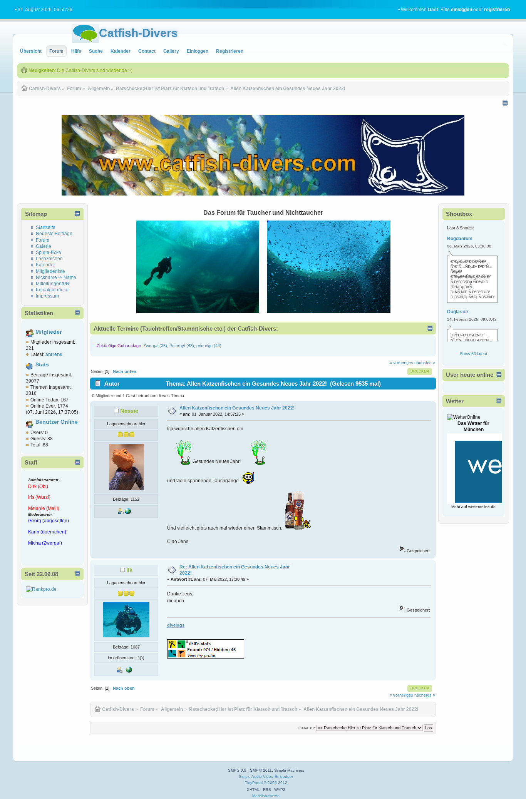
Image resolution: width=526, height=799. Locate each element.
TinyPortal (254, 783)
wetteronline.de (482, 507)
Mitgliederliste (50, 271)
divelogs (175, 625)
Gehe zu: (306, 728)
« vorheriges (401, 362)
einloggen (461, 9)
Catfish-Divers (138, 33)
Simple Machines (289, 770)
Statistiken (39, 313)
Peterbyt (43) (181, 345)
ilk (129, 570)
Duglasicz (458, 311)
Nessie (129, 411)
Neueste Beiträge (54, 233)
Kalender (45, 264)
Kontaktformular (52, 290)
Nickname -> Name (56, 277)
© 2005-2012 (275, 783)
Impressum (47, 296)
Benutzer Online (56, 422)
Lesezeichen (49, 258)
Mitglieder (48, 332)
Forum (42, 240)
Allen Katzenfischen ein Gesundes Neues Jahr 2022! (237, 408)
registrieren (497, 9)
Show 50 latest (473, 353)
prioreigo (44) (208, 345)
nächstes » (424, 362)
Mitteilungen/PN (52, 283)
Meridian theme (266, 796)
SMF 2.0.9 (237, 770)
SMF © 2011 (261, 770)
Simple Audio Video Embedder (266, 776)
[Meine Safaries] (128, 512)
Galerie (43, 246)
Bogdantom (459, 238)
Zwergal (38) (155, 345)
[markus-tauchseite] (129, 671)
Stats (42, 365)
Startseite (45, 227)
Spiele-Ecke (48, 252)
